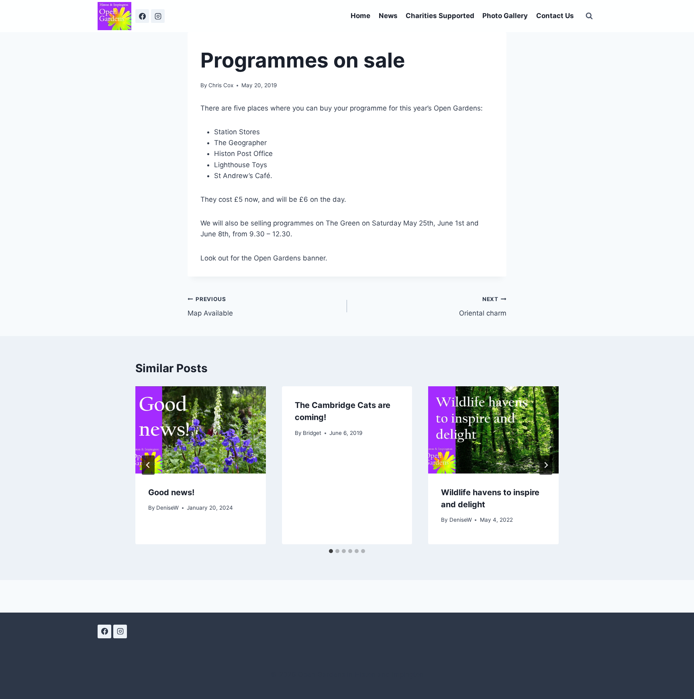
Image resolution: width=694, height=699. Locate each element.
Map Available (210, 306)
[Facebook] (142, 16)
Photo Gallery (505, 16)
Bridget (312, 433)
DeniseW (167, 507)
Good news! (171, 492)
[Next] (545, 465)
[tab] (331, 551)
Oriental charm (482, 306)
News (388, 16)
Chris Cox (220, 85)
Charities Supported (440, 16)
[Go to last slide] (148, 465)
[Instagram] (158, 16)
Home (360, 16)
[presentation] (200, 429)
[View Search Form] (589, 16)
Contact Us (555, 16)
